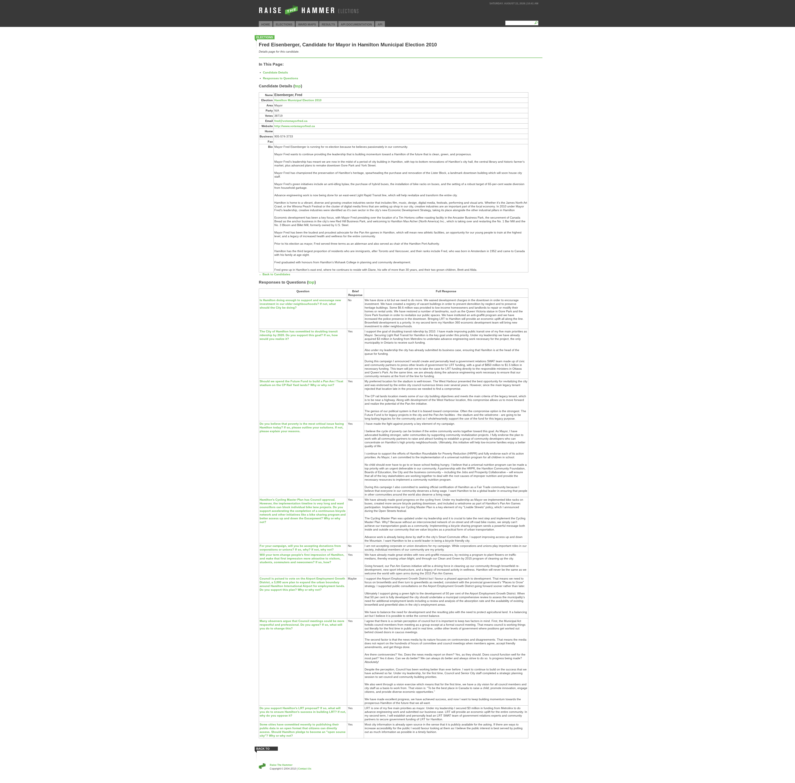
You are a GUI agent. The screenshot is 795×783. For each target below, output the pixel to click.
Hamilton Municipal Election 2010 (298, 100)
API (380, 24)
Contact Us (304, 768)
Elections (284, 24)
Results (328, 24)
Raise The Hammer (281, 765)
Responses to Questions (280, 78)
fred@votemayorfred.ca (290, 121)
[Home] (308, 15)
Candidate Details (275, 72)
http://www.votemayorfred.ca (294, 126)
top (298, 86)
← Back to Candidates (274, 274)
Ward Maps (307, 24)
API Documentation (356, 24)
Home (265, 24)
